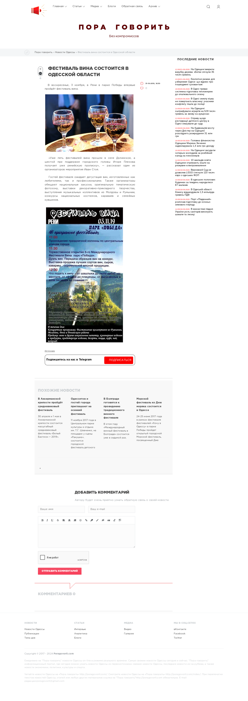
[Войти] (218, 6)
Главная (58, 6)
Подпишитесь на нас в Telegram (69, 359)
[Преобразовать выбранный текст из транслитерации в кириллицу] (114, 520)
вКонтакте (180, 629)
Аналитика (80, 634)
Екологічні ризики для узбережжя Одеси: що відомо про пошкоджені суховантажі (195, 82)
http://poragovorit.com (149, 678)
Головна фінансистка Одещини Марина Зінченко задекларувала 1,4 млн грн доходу (194, 143)
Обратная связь (132, 6)
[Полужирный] (42, 520)
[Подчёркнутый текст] (52, 520)
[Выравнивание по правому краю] (75, 520)
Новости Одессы (34, 629)
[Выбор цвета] (97, 520)
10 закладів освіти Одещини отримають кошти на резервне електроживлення (193, 163)
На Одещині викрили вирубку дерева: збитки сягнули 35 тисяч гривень (194, 72)
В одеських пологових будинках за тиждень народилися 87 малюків (195, 182)
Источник (50, 351)
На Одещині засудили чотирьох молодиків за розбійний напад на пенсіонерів (195, 153)
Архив (152, 6)
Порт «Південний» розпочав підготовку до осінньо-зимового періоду (193, 202)
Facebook (179, 634)
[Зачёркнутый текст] (58, 520)
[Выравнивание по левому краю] (64, 520)
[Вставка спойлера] (120, 520)
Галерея (129, 634)
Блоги (112, 6)
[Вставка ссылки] (86, 520)
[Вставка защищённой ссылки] (92, 520)
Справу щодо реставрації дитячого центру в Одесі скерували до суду (192, 121)
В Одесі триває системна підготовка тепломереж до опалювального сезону (194, 91)
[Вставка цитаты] (109, 520)
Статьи (77, 6)
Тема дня (29, 638)
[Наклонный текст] (47, 520)
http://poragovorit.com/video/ (183, 674)
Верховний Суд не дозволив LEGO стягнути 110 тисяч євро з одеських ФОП (194, 172)
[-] (40, 73)
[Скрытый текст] (103, 520)
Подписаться (120, 360)
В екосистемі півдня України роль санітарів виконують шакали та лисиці (194, 212)
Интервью (80, 629)
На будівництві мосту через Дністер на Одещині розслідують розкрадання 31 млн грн (194, 132)
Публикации (31, 634)
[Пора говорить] (36, 6)
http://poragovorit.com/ (93, 674)
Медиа (95, 6)
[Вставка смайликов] (81, 520)
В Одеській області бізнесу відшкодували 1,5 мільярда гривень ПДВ (194, 192)
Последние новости (195, 59)
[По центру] (69, 520)
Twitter (178, 638)
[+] (40, 69)
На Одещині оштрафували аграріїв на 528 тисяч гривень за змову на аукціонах (195, 111)
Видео (128, 629)
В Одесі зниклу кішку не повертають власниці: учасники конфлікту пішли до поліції (194, 101)
